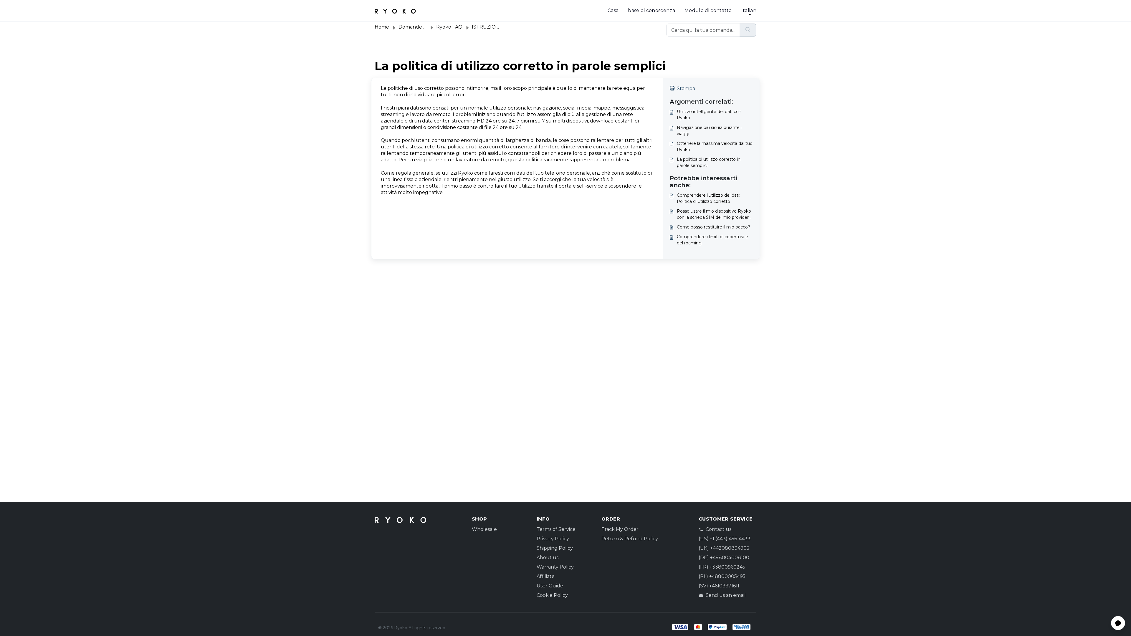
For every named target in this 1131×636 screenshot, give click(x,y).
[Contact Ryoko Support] (395, 10)
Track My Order (620, 529)
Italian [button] (748, 10)
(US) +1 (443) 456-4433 (724, 538)
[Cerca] (748, 30)
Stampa (686, 88)
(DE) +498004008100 (724, 557)
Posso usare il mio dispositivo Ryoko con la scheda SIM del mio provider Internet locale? (714, 214)
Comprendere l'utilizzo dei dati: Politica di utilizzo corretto (708, 198)
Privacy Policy (553, 538)
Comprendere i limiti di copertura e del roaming (712, 240)
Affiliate (546, 576)
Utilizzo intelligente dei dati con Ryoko (709, 114)
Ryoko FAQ (449, 27)
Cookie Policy (552, 595)
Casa (613, 10)
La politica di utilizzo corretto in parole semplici (708, 162)
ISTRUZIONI (486, 27)
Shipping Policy (555, 548)
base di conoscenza (651, 10)
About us (547, 557)
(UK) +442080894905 (724, 548)
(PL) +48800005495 (722, 576)
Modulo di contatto (708, 10)
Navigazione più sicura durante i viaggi (709, 130)
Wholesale (484, 529)
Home (382, 27)
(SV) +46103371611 (719, 586)
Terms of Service (556, 529)
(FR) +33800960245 (722, 567)
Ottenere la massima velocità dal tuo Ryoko (715, 146)
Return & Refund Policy (629, 538)
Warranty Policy (555, 567)
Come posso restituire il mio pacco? (713, 227)
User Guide (550, 586)
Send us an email (726, 595)
